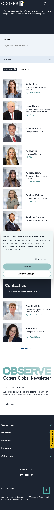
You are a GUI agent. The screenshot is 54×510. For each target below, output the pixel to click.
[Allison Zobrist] (12, 177)
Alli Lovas (31, 150)
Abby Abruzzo (34, 84)
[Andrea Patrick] (12, 199)
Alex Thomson (34, 106)
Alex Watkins (33, 128)
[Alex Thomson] (12, 110)
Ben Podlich (33, 306)
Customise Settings (26, 274)
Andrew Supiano (35, 217)
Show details (40, 259)
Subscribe (9, 404)
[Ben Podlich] (12, 310)
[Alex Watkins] (12, 132)
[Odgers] (12, 3)
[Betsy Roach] (12, 332)
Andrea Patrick (34, 195)
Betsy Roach (33, 328)
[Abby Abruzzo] (12, 88)
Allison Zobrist (34, 173)
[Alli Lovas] (12, 155)
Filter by (7, 59)
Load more (25, 349)
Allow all (27, 267)
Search (8, 39)
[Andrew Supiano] (12, 221)
